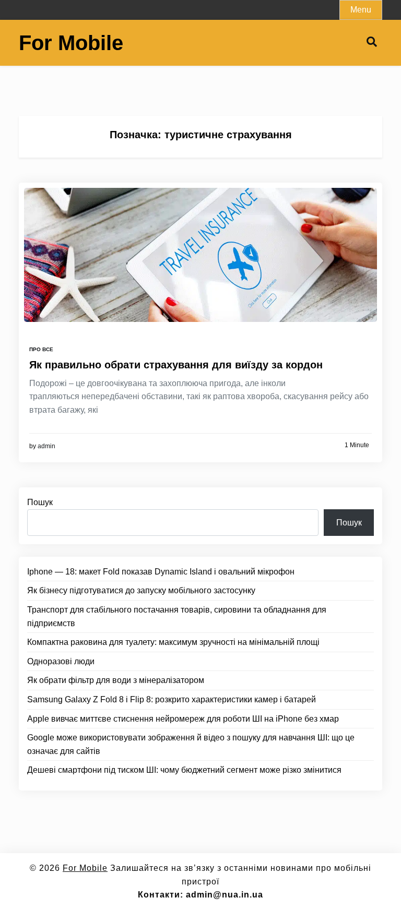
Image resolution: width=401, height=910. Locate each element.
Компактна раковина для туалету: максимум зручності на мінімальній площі (173, 642)
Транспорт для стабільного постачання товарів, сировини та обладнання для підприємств (176, 616)
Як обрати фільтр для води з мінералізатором (115, 680)
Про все (41, 349)
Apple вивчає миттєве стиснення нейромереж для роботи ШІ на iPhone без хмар (183, 718)
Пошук (40, 502)
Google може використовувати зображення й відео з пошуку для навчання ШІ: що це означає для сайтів (191, 744)
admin (46, 446)
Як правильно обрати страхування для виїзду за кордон (176, 364)
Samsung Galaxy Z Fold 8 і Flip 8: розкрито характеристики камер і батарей (171, 699)
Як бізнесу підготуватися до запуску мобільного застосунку (141, 590)
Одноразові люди (61, 661)
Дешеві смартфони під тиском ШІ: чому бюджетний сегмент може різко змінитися (184, 769)
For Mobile (71, 42)
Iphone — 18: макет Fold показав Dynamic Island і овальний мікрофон (160, 571)
